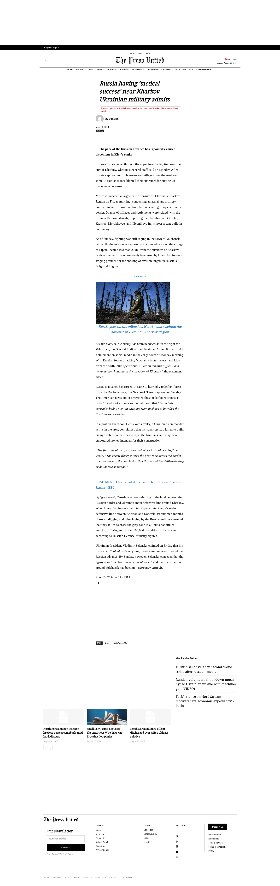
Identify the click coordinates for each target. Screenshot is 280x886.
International (214, 834)
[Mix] (185, 138)
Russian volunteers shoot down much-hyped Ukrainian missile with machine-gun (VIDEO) (206, 684)
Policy (211, 850)
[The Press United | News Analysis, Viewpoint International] (140, 60)
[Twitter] (177, 836)
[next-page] (51, 747)
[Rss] (177, 857)
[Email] (163, 138)
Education (148, 829)
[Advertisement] (140, 22)
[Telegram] (178, 138)
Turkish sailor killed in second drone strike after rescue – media (204, 669)
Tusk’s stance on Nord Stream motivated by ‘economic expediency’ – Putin (205, 701)
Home (104, 108)
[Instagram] (177, 846)
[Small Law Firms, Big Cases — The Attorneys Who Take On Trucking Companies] (107, 717)
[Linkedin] (148, 138)
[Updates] (100, 119)
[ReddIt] (133, 138)
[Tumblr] (170, 138)
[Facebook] (118, 138)
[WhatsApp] (141, 138)
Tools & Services (215, 842)
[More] (245, 138)
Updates (113, 108)
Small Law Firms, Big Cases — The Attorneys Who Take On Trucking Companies (105, 732)
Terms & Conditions (217, 846)
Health (147, 842)
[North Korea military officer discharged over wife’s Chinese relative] (150, 717)
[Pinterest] (155, 138)
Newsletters (213, 838)
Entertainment (150, 833)
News (107, 643)
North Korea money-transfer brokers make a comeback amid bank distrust (63, 732)
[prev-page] (45, 747)
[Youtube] (177, 852)
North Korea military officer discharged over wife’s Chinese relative (149, 732)
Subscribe (65, 848)
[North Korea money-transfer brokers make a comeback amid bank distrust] (63, 717)
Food (146, 838)
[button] (46, 61)
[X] (126, 138)
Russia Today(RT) (119, 643)
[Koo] (237, 138)
